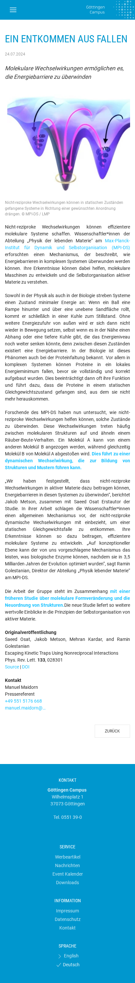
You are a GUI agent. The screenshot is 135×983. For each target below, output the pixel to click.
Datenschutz (68, 919)
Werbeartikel (67, 857)
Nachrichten (67, 865)
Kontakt (67, 927)
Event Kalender (67, 874)
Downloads (67, 882)
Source (12, 666)
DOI (25, 666)
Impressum (67, 910)
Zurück (112, 731)
